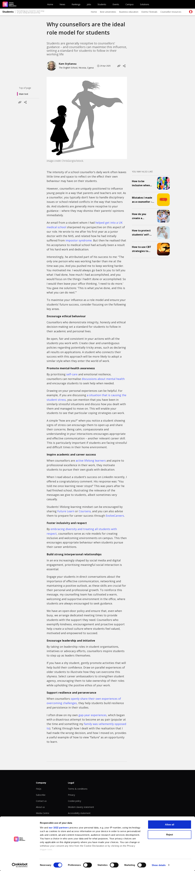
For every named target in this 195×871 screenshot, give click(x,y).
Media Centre (42, 813)
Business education (128, 11)
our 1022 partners (59, 827)
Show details (159, 865)
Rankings (76, 4)
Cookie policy (74, 800)
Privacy (71, 794)
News (62, 4)
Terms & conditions (77, 788)
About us (40, 807)
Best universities (108, 11)
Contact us (41, 800)
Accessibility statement (79, 813)
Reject (169, 834)
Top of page (25, 87)
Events (116, 4)
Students (102, 4)
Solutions (144, 4)
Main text (23, 94)
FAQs (38, 788)
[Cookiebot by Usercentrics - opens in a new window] (19, 865)
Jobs (89, 4)
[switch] (87, 864)
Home (50, 4)
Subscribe (40, 794)
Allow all (169, 824)
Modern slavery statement (81, 807)
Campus (130, 4)
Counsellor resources (170, 11)
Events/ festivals (149, 11)
